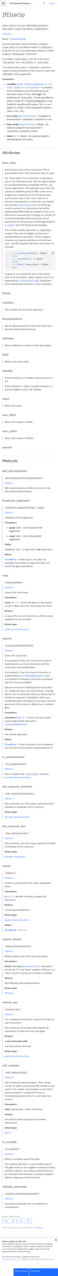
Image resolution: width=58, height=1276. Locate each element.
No (21, 1221)
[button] (56, 1240)
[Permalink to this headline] (27, 14)
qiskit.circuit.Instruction (17, 629)
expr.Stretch (22, 817)
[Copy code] (53, 253)
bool (7, 1132)
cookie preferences (11, 1259)
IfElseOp (9, 993)
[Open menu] (3, 3)
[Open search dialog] (44, 3)
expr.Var (20, 856)
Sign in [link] (53, 3)
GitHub (5, 33)
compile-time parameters (18, 777)
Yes (6, 1221)
